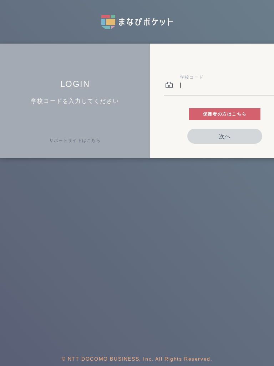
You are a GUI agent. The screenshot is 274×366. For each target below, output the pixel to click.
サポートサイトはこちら (75, 140)
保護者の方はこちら (225, 114)
